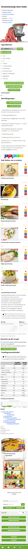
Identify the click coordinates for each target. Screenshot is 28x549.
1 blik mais (5, 78)
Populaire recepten (14, 530)
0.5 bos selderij (6, 58)
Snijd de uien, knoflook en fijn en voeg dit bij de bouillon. (14, 124)
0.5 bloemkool (6, 68)
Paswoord (5, 504)
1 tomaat (4, 63)
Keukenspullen (11, 414)
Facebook (14, 537)
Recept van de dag (13, 517)
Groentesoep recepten (8, 14)
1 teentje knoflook (7, 66)
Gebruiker (5, 501)
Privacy (20, 544)
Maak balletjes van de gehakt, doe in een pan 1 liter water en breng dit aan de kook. (13, 111)
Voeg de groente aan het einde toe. (11, 137)
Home (2, 427)
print (21, 49)
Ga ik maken (7, 52)
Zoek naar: (4, 513)
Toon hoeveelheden (15, 102)
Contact (17, 544)
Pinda (4, 322)
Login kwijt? (8, 508)
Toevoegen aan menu (15, 86)
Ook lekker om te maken (10, 417)
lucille (11, 20)
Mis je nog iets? (15, 90)
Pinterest (14, 540)
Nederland (10, 10)
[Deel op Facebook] (25, 170)
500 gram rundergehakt (8, 73)
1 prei (3, 56)
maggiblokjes (5, 76)
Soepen (9, 12)
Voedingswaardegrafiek (13, 423)
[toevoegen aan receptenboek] (24, 443)
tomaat (19, 123)
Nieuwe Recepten (14, 520)
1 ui (3, 61)
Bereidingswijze (8, 416)
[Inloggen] (23, 504)
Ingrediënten (7, 413)
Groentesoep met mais (7, 411)
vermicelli (6, 131)
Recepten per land (13, 527)
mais (10, 140)
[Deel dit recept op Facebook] (6, 156)
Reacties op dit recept (9, 420)
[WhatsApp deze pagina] (18, 156)
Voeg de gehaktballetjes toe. (9, 115)
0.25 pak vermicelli (7, 71)
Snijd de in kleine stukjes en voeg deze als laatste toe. (13, 141)
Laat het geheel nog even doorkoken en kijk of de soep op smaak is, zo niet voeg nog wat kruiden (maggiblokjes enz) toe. (13, 147)
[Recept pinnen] (25, 172)
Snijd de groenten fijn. (8, 134)
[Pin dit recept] (10, 156)
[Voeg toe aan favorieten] (25, 164)
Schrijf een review (7, 22)
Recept (3, 428)
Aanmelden (19, 508)
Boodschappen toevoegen (15, 83)
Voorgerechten (6, 430)
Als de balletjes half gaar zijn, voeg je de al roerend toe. (11, 130)
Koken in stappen (15, 106)
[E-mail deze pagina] (21, 156)
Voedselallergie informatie (14, 419)
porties (5, 16)
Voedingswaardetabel (9, 422)
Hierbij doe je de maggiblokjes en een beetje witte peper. (13, 119)
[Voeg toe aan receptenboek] (25, 167)
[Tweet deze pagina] (14, 156)
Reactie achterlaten (9, 349)
